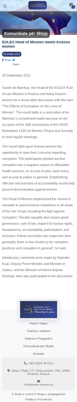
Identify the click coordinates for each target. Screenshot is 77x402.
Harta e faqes (39, 323)
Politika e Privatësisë (38, 399)
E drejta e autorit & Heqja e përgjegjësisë (38, 394)
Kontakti (38, 353)
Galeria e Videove (39, 331)
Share (7, 60)
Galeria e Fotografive (39, 338)
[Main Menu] (5, 5)
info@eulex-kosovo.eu (38, 384)
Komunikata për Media (38, 346)
